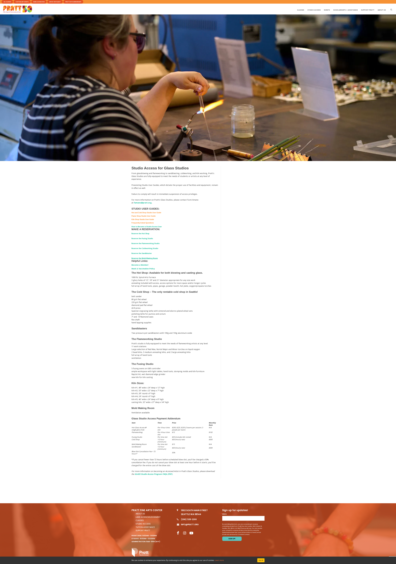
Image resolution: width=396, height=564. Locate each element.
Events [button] (327, 10)
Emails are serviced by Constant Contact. (236, 534)
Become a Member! (139, 265)
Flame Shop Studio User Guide (143, 216)
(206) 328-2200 (189, 519)
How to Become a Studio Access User (146, 226)
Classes (140, 520)
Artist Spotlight (55, 2)
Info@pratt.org (190, 524)
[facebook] (178, 533)
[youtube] (191, 533)
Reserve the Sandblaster (141, 253)
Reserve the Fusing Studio (142, 238)
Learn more (219, 560)
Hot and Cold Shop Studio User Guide (146, 213)
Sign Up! (231, 538)
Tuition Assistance (145, 527)
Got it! (261, 560)
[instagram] (185, 533)
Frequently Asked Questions (142, 223)
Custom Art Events (22, 2)
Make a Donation (39, 2)
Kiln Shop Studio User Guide (142, 219)
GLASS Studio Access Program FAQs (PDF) (153, 474)
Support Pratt (367, 10)
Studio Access (143, 524)
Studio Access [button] (314, 10)
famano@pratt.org (142, 202)
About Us (140, 514)
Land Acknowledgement (148, 517)
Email (224, 514)
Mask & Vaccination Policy (143, 269)
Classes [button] (300, 10)
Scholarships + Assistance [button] (345, 10)
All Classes (7, 2)
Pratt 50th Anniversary (73, 2)
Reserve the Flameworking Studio (145, 243)
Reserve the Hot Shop (140, 233)
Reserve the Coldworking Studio (144, 248)
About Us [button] (382, 10)
